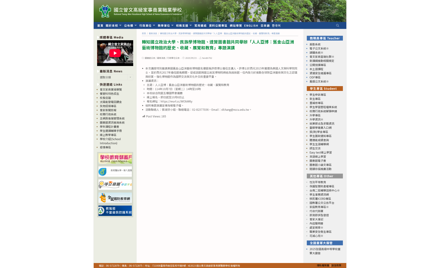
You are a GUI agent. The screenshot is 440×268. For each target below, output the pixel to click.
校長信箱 (105, 98)
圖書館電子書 (318, 160)
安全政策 (336, 265)
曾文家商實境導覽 (111, 89)
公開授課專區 (318, 65)
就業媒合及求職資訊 (322, 123)
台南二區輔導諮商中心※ (325, 190)
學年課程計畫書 (109, 126)
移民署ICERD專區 (320, 198)
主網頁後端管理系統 (112, 118)
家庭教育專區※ (319, 207)
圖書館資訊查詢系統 (112, 122)
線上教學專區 (108, 135)
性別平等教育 (318, 182)
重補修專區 (316, 103)
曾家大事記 (316, 219)
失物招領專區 (108, 106)
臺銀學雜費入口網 (321, 127)
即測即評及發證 (319, 215)
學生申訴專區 (318, 94)
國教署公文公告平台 (322, 203)
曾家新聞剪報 (108, 110)
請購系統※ (316, 52)
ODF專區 (315, 77)
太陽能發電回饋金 (111, 102)
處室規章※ (316, 227)
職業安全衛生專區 (321, 231)
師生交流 (315, 148)
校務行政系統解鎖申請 (323, 111)
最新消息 (161, 57)
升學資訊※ (316, 119)
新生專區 (315, 99)
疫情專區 (105, 147)
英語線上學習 (318, 156)
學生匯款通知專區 (321, 136)
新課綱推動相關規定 (322, 61)
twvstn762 (207, 57)
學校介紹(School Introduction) (110, 141)
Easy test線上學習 (321, 152)
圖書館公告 (150, 57)
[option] (115, 53)
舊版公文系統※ (319, 81)
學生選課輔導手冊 (111, 131)
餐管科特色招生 (109, 93)
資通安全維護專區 (321, 73)
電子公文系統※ (319, 48)
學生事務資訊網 (319, 194)
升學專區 (315, 115)
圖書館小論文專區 (321, 165)
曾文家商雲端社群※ (322, 56)
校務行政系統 (108, 114)
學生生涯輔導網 (319, 144)
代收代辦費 (316, 211)
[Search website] (337, 25)
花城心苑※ (316, 236)
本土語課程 (316, 69)
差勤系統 (315, 44)
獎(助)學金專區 (319, 132)
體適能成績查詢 (319, 140)
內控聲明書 (316, 223)
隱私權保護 (323, 265)
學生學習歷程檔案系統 (323, 107)
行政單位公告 (173, 57)
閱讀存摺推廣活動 (321, 169)
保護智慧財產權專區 (322, 186)
